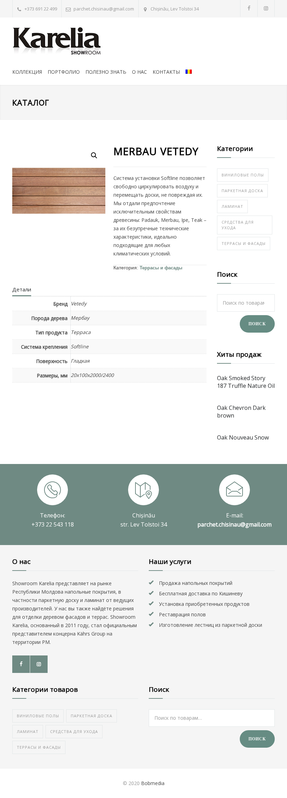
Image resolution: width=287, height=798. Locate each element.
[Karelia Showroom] (77, 42)
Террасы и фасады (161, 267)
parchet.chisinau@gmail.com (104, 9)
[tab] (21, 291)
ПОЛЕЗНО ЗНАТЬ (105, 71)
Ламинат (232, 206)
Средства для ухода (238, 224)
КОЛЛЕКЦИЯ (27, 71)
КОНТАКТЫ (166, 71)
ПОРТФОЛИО (64, 71)
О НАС (139, 71)
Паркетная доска (242, 190)
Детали (21, 289)
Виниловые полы (243, 174)
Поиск (257, 323)
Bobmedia (152, 783)
